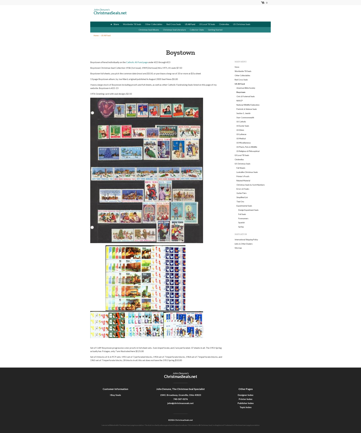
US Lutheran (241, 134)
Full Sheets (240, 168)
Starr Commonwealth (245, 117)
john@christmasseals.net (180, 403)
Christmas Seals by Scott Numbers (250, 185)
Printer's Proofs (242, 176)
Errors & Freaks (242, 189)
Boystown (240, 92)
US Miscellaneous (243, 143)
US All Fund (190, 24)
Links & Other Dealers (244, 244)
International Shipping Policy (246, 239)
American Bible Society (245, 88)
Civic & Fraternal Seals (245, 96)
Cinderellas (224, 24)
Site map (238, 248)
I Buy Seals (115, 395)
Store (116, 24)
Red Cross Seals (173, 24)
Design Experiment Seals (248, 210)
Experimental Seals (244, 206)
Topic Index (246, 407)
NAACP (239, 101)
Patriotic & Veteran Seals (246, 109)
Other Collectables (153, 24)
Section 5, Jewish (243, 113)
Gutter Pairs (241, 193)
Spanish (241, 222)
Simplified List (242, 197)
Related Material (243, 180)
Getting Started (215, 30)
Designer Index (245, 395)
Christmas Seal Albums (149, 30)
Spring (241, 227)
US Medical (241, 138)
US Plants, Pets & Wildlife (246, 147)
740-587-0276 (180, 399)
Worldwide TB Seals (132, 24)
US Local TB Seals (207, 24)
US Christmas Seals (241, 24)
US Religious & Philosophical (247, 151)
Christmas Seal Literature (174, 30)
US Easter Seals (242, 126)
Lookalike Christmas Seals (247, 172)
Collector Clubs (197, 30)
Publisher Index (246, 403)
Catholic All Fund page (137, 62)
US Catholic (241, 121)
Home (96, 35)
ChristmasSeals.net (110, 13)
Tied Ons (240, 201)
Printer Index (245, 399)
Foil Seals (242, 214)
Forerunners (243, 218)
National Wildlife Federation (247, 105)
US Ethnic (240, 130)
